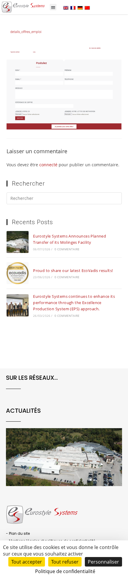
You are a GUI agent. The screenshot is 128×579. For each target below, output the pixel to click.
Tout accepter (26, 562)
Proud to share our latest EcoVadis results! (73, 270)
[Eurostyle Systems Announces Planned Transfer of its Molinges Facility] (18, 242)
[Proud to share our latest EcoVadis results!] (18, 273)
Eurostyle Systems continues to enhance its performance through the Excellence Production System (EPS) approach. (74, 302)
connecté (48, 164)
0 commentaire (67, 249)
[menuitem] (65, 7)
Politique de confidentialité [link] (65, 571)
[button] (53, 7)
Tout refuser (65, 562)
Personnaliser (103, 562)
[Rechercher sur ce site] (64, 199)
